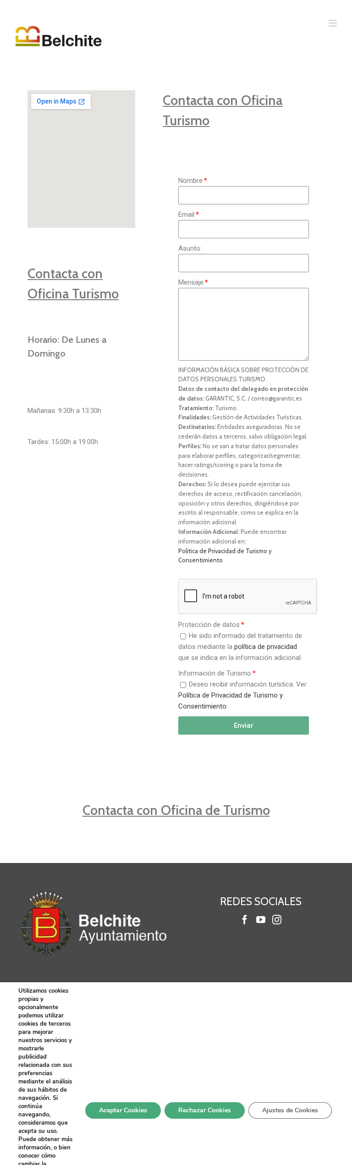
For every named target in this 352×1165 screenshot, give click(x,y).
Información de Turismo (214, 673)
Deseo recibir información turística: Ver (242, 695)
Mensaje (191, 282)
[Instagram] (276, 919)
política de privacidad (265, 647)
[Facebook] (244, 919)
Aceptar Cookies (123, 1110)
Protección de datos (209, 625)
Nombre (190, 180)
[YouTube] (260, 919)
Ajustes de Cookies (290, 1110)
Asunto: (190, 248)
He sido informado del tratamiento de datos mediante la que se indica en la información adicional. (240, 647)
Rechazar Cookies (204, 1110)
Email (186, 214)
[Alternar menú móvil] (333, 23)
